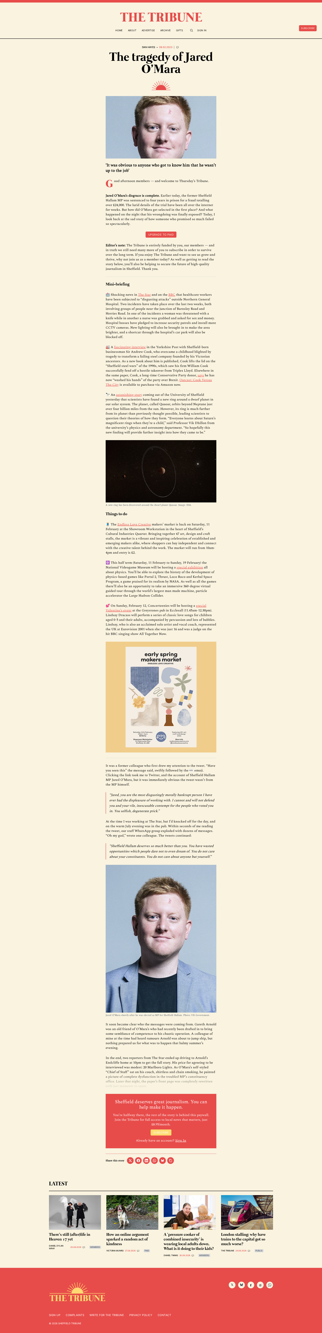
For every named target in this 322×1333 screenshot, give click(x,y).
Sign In (202, 30)
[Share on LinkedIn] (146, 1160)
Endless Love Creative (134, 524)
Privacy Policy (140, 1315)
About (132, 30)
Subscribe (308, 28)
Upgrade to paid (161, 234)
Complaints (75, 1315)
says (201, 375)
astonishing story (129, 394)
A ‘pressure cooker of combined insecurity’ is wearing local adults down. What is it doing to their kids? (189, 1241)
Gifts (179, 30)
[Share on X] (130, 1160)
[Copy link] (170, 1160)
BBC (171, 294)
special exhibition (190, 567)
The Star (144, 294)
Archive (165, 30)
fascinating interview (130, 347)
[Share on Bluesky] (162, 1160)
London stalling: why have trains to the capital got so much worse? (243, 1239)
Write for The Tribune (107, 1315)
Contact (164, 1315)
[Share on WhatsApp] (154, 1160)
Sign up (54, 1315)
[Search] (191, 30)
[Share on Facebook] (138, 1160)
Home (119, 30)
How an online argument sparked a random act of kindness (127, 1239)
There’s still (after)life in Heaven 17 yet (69, 1237)
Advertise (148, 30)
